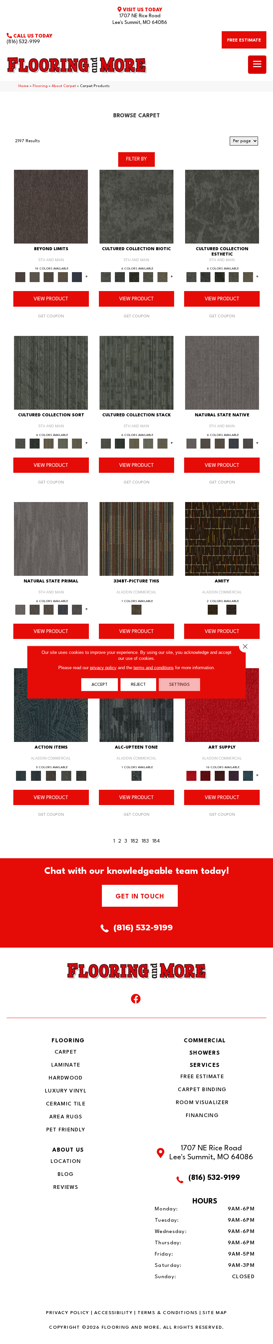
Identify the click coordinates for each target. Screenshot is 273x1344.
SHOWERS (204, 1053)
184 (156, 841)
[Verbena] (234, 776)
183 (145, 841)
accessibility (113, 1312)
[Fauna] (63, 277)
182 (134, 841)
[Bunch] (35, 443)
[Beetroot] (219, 776)
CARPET (66, 1052)
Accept (100, 684)
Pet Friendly (66, 1130)
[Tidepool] (51, 705)
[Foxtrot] (136, 705)
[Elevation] (49, 277)
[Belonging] (222, 373)
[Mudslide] (136, 539)
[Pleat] (63, 443)
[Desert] (35, 277)
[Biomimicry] (136, 206)
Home (23, 86)
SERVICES (205, 1065)
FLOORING (68, 1041)
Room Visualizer (202, 1102)
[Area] (51, 206)
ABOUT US (68, 1150)
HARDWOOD (66, 1078)
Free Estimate (202, 1077)
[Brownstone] (51, 776)
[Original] (248, 443)
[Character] (120, 277)
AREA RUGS (66, 1117)
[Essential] (205, 443)
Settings (179, 684)
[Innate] (234, 443)
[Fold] (49, 443)
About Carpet (64, 86)
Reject (138, 684)
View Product (51, 299)
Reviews (65, 1187)
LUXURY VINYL (66, 1091)
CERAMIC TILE (66, 1104)
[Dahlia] (205, 776)
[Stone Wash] (248, 776)
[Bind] (51, 373)
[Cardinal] (222, 705)
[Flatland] (77, 277)
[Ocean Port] (35, 776)
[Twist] (77, 443)
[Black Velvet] (231, 610)
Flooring (40, 86)
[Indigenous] (219, 443)
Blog (66, 1174)
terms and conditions (154, 667)
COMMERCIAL (205, 1041)
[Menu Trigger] (257, 64)
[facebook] (136, 1000)
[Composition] (148, 277)
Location (66, 1161)
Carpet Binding (202, 1089)
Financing (202, 1115)
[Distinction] (162, 277)
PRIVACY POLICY (67, 1312)
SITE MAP (214, 1312)
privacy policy (103, 667)
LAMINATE (65, 1065)
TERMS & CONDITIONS (167, 1312)
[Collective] (134, 277)
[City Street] (81, 776)
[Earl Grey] (66, 776)
